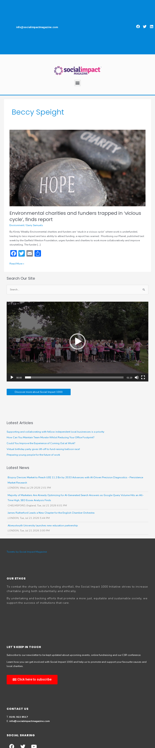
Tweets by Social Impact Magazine (27, 552)
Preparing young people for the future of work (33, 455)
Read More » (16, 263)
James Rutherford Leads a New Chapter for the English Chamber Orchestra (51, 513)
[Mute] (137, 377)
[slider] (74, 377)
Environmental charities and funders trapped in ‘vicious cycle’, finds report (75, 216)
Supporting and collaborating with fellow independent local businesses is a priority (55, 432)
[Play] (12, 377)
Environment (16, 225)
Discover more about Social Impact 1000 (39, 392)
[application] (77, 341)
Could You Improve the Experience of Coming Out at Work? (41, 443)
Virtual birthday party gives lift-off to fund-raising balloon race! (43, 449)
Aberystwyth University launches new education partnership (43, 525)
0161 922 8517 (18, 717)
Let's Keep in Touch (24, 647)
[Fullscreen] (143, 377)
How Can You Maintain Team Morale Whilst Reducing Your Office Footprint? (50, 437)
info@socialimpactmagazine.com (29, 721)
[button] (138, 26)
